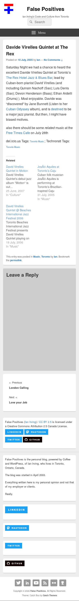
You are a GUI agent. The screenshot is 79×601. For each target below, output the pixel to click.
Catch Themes (50, 595)
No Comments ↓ (53, 60)
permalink (16, 260)
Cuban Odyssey (17, 109)
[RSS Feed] (45, 582)
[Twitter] (18, 582)
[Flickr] (53, 582)
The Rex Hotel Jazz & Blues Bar (29, 77)
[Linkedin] (27, 582)
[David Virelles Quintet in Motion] (21, 181)
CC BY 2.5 (45, 422)
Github (62, 582)
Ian (38, 60)
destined (57, 109)
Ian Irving (30, 422)
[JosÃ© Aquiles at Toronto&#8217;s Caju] (53, 183)
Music (41, 141)
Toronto (33, 141)
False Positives (45, 8)
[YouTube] (36, 582)
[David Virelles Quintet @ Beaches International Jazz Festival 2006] (21, 226)
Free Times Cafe (18, 132)
